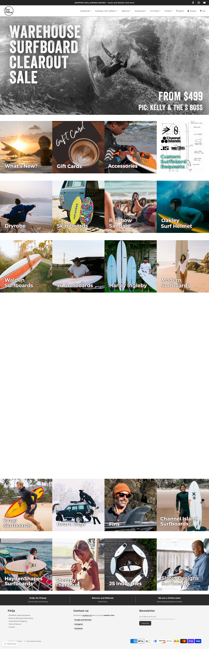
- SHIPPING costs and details (19, 615)
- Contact (11, 627)
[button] (102, 116)
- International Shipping (17, 621)
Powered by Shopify (33, 641)
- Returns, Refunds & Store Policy (20, 618)
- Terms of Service (14, 624)
